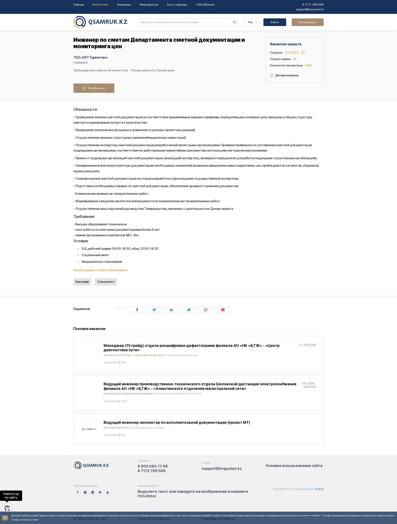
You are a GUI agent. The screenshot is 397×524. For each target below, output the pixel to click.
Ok (5, 517)
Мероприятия (149, 4)
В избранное (95, 88)
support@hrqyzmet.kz (310, 9)
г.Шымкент (80, 62)
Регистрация (307, 22)
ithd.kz (319, 489)
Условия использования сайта (294, 465)
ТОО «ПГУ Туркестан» (90, 57)
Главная (78, 4)
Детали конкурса (286, 75)
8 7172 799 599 (313, 4)
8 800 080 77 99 (153, 466)
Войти (275, 22)
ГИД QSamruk (205, 4)
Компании (124, 4)
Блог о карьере (177, 4)
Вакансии (100, 4)
